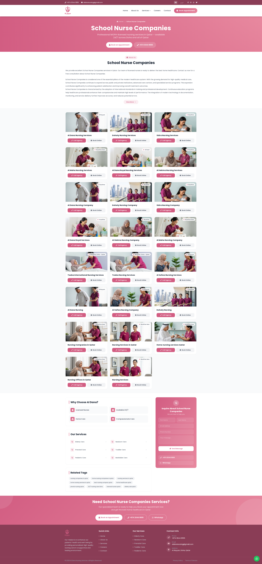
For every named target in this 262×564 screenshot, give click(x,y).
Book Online (97, 140)
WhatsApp (158, 517)
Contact (167, 10)
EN (176, 2)
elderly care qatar (130, 486)
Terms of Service (191, 561)
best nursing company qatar (103, 482)
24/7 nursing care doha (95, 486)
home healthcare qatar (123, 482)
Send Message (177, 449)
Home (125, 10)
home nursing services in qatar (80, 482)
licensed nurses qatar (113, 486)
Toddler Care (139, 547)
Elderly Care (139, 536)
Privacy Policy (178, 561)
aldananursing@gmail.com (93, 2)
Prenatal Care (140, 543)
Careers (157, 10)
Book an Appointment (120, 45)
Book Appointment (187, 10)
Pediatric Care (140, 551)
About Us (135, 10)
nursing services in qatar (125, 478)
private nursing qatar (77, 486)
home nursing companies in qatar (102, 478)
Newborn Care (140, 540)
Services (145, 10)
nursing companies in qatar (79, 478)
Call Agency (77, 140)
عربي (182, 2)
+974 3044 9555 (73, 2)
